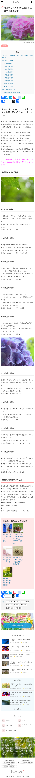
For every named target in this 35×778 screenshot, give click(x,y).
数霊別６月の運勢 (7, 60)
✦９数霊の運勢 (8, 86)
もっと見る (17, 709)
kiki (11, 656)
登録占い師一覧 (9, 766)
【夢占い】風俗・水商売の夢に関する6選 (21, 647)
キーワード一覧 (9, 760)
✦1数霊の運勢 (8, 63)
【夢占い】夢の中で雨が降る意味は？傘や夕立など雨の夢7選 (20, 701)
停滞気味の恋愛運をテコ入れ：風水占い (7, 560)
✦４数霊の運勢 (8, 72)
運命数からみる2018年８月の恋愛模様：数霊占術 (18, 561)
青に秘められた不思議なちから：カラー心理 (7, 538)
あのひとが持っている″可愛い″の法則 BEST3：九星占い (18, 539)
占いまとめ (25, 601)
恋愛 (4, 46)
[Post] (13, 101)
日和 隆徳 (25, 42)
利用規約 (9, 764)
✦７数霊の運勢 (8, 81)
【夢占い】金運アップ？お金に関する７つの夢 (21, 685)
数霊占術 (24, 604)
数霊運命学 (10, 608)
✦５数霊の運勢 (8, 75)
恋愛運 (16, 604)
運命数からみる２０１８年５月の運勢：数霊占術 (7, 582)
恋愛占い (9, 604)
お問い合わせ (26, 760)
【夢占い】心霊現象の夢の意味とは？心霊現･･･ (21, 640)
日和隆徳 (18, 608)
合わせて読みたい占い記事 (12, 92)
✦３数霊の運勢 (8, 69)
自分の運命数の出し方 (8, 89)
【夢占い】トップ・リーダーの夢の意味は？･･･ (21, 662)
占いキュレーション (12, 601)
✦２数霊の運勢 (8, 66)
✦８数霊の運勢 (8, 83)
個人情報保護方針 (9, 762)
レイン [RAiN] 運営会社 (25, 762)
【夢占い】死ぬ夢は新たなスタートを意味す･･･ (21, 670)
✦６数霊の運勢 (8, 78)
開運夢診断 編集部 (14, 643)
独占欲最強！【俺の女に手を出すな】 (21, 654)
